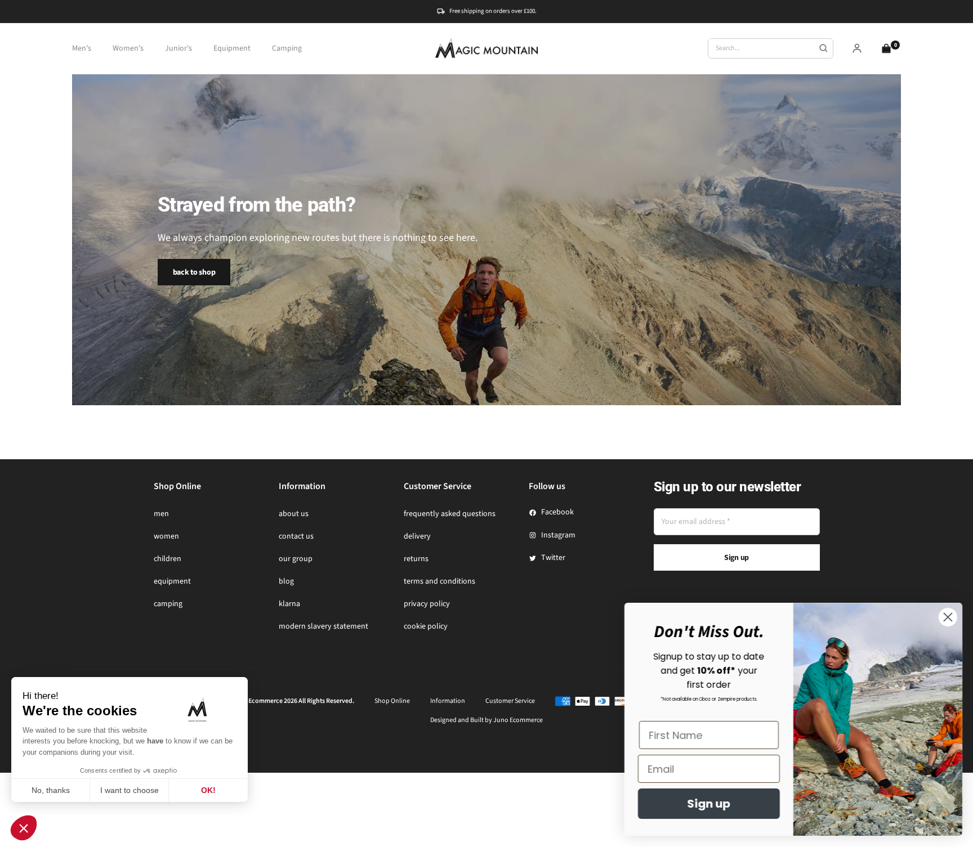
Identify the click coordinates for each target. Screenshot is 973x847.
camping (168, 604)
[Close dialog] (947, 617)
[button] (23, 827)
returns (416, 558)
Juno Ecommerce (518, 720)
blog (286, 581)
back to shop (194, 272)
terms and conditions (439, 581)
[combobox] (770, 48)
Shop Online (392, 701)
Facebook (557, 512)
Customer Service (510, 701)
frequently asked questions (450, 513)
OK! (208, 790)
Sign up (736, 557)
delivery (417, 536)
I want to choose (129, 790)
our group (296, 558)
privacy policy (427, 604)
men (161, 513)
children (167, 558)
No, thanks (51, 790)
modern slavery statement (323, 626)
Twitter (553, 557)
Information (447, 701)
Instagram (558, 535)
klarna (289, 604)
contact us (296, 536)
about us (294, 513)
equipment (172, 581)
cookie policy (426, 626)
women (166, 536)
